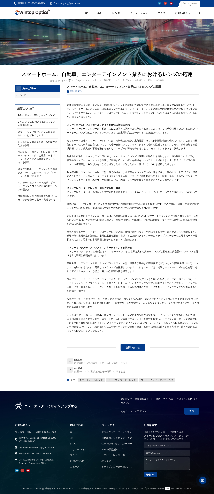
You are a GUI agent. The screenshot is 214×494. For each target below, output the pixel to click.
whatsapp (40, 488)
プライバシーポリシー (154, 488)
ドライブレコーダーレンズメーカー (120, 432)
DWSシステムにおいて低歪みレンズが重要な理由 (36, 123)
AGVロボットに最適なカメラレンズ (36, 115)
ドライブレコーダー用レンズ (116, 466)
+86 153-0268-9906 (41, 453)
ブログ (161, 13)
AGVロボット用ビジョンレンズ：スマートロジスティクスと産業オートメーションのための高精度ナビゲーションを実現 (37, 157)
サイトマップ (132, 488)
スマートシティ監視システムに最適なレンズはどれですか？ (36, 133)
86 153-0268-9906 (36, 3)
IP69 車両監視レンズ (112, 449)
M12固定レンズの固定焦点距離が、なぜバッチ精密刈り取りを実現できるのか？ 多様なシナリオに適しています (37, 201)
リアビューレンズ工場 (113, 455)
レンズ (116, 13)
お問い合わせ (183, 13)
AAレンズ (106, 461)
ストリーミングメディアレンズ (157, 380)
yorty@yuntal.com (72, 3)
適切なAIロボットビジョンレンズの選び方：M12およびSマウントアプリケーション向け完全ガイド (37, 172)
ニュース (74, 466)
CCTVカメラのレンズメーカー (116, 443)
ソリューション (139, 13)
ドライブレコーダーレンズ (122, 380)
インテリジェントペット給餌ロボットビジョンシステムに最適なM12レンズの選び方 (37, 186)
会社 (100, 13)
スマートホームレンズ (91, 380)
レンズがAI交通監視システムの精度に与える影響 (37, 143)
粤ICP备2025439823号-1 (106, 488)
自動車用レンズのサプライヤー (117, 438)
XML (141, 488)
